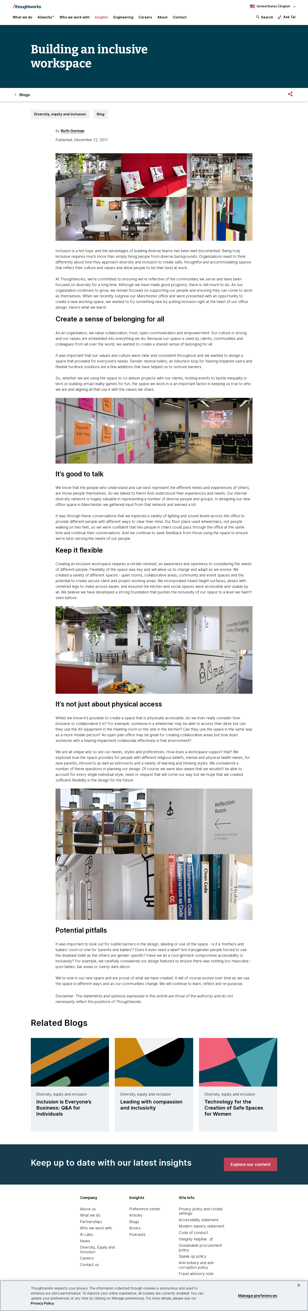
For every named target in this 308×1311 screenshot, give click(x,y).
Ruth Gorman (72, 131)
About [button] (162, 17)
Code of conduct (193, 1232)
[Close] (298, 1285)
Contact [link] (180, 17)
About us (88, 1209)
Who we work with (96, 1228)
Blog (100, 114)
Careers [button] (145, 17)
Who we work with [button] (75, 17)
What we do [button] (22, 17)
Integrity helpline (193, 1239)
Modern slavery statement (201, 1226)
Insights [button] (101, 17)
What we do (90, 1215)
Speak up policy (192, 1256)
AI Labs (86, 1234)
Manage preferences (257, 1295)
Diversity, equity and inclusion (60, 114)
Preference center (144, 1209)
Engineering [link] (123, 17)
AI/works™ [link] (46, 17)
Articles (135, 1215)
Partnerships (91, 1221)
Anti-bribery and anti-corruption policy (197, 1265)
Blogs (134, 1221)
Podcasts (137, 1234)
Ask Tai (289, 17)
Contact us (89, 1264)
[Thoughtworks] (27, 4)
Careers (87, 1258)
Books (135, 1228)
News (85, 1241)
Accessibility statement (199, 1220)
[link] (250, 1164)
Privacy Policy (42, 1303)
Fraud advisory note (196, 1273)
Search (267, 17)
